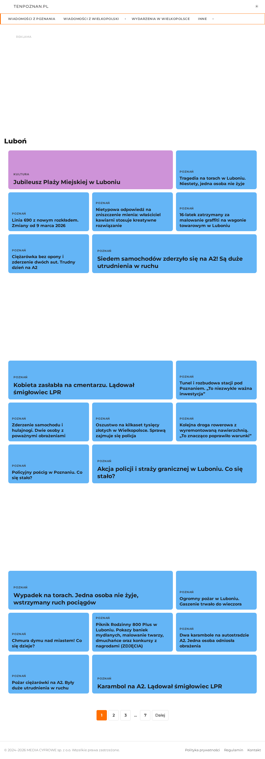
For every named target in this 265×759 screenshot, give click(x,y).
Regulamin (233, 750)
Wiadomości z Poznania (31, 19)
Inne (202, 19)
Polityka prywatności (202, 750)
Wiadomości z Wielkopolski (91, 19)
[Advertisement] (132, 316)
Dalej (160, 715)
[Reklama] (132, 79)
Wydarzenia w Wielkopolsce (161, 19)
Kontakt (254, 750)
